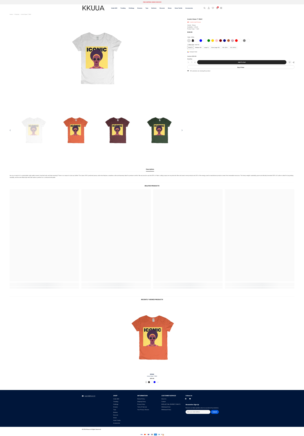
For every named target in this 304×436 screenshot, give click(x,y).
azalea (152, 382)
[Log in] (209, 8)
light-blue (154, 382)
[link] (44, 285)
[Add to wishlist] (290, 62)
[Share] (293, 62)
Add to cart (242, 62)
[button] (10, 130)
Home (11, 14)
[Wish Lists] (213, 8)
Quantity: (189, 59)
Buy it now (240, 67)
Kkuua (194, 25)
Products (17, 14)
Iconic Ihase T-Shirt (152, 376)
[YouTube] (190, 399)
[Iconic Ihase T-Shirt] (152, 337)
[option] (96, 58)
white (146, 382)
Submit (215, 412)
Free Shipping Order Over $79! (152, 2)
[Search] (205, 8)
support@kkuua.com (90, 396)
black (149, 382)
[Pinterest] (186, 399)
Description (150, 169)
